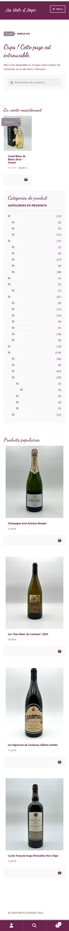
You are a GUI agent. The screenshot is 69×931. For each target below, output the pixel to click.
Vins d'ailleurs (20, 296)
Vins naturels (23, 414)
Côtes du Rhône (25, 327)
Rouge (19, 371)
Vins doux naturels (26, 377)
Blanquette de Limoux (28, 222)
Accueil (9, 33)
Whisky (20, 271)
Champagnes (19, 216)
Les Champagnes (25, 234)
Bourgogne (22, 315)
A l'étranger (23, 302)
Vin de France (20, 284)
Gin (18, 253)
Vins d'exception (21, 346)
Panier (53, 922)
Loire (19, 340)
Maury (23, 396)
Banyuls (24, 383)
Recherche (34, 925)
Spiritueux (18, 240)
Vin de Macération (26, 290)
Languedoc (22, 334)
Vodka (19, 265)
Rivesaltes (26, 408)
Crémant (21, 228)
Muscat (24, 402)
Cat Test (20, 321)
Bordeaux (21, 309)
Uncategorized (20, 278)
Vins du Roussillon (22, 352)
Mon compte (11, 925)
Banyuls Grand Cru (34, 389)
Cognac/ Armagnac (27, 247)
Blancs (19, 358)
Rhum (19, 259)
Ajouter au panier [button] (25, 179)
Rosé (19, 365)
